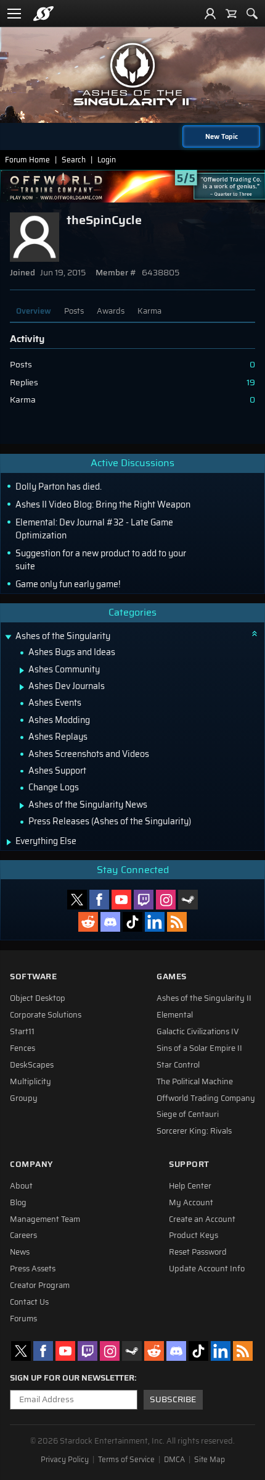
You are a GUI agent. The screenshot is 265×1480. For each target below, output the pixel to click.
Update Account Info (207, 1269)
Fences (22, 1048)
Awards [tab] (110, 310)
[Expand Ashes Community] (22, 670)
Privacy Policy (65, 1459)
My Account (191, 1203)
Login (106, 159)
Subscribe (173, 1399)
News (20, 1252)
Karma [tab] (149, 310)
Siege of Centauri (188, 1114)
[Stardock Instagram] (166, 899)
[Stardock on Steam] (188, 899)
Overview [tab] (33, 310)
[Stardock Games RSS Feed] (177, 922)
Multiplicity (30, 1082)
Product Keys (193, 1235)
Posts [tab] (74, 310)
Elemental (175, 1015)
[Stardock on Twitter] (77, 899)
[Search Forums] (252, 14)
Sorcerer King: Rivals (194, 1131)
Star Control (178, 1065)
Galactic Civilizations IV (198, 1032)
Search (74, 159)
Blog (18, 1203)
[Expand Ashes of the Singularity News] (22, 806)
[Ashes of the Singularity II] (132, 74)
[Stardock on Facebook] (99, 899)
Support (189, 1164)
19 (251, 382)
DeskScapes (32, 1065)
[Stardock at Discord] (110, 922)
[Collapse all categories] (254, 633)
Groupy (24, 1098)
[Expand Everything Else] (9, 842)
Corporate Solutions (45, 1015)
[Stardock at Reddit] (88, 922)
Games (172, 976)
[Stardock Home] (43, 13)
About (21, 1186)
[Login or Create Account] (210, 14)
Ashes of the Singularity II (204, 998)
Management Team (45, 1219)
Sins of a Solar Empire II (199, 1048)
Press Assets (32, 1269)
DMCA (174, 1459)
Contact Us (29, 1302)
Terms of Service (126, 1459)
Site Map (209, 1459)
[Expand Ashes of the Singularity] (8, 637)
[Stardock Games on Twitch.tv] (143, 899)
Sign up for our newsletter (72, 1378)
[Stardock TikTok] (132, 922)
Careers (23, 1235)
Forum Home (27, 159)
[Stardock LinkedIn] (155, 922)
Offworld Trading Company (206, 1098)
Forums (23, 1319)
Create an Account (202, 1219)
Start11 (22, 1032)
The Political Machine (195, 1082)
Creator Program (40, 1285)
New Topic (221, 136)
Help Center (190, 1186)
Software (33, 976)
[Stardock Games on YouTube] (121, 899)
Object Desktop (37, 998)
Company (31, 1164)
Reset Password (198, 1252)
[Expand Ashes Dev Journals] (22, 687)
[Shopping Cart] (231, 14)
